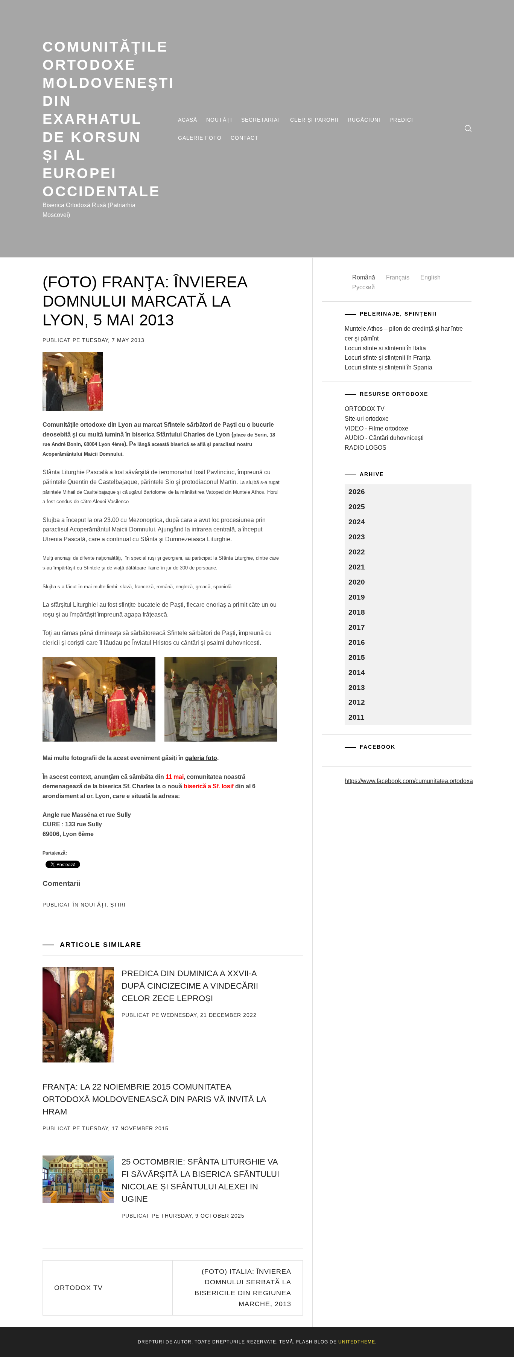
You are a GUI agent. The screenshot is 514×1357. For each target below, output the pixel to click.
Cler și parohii (314, 120)
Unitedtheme (356, 1342)
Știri (118, 905)
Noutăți (219, 120)
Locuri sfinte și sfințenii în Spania (388, 367)
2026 (356, 492)
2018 (356, 612)
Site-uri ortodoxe (367, 418)
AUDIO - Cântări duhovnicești (384, 438)
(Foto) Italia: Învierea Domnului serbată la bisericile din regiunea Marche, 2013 (243, 1288)
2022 (356, 552)
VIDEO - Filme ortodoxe (376, 428)
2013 (356, 687)
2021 (356, 567)
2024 (356, 522)
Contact (245, 138)
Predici (401, 120)
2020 (356, 582)
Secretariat (261, 120)
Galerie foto (200, 138)
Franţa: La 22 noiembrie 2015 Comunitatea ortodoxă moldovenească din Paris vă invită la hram (154, 1099)
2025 (356, 507)
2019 (356, 597)
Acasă (187, 120)
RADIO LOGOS (365, 447)
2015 (356, 657)
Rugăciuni (364, 120)
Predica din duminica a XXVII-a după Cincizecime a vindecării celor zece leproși (190, 986)
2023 (356, 537)
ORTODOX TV (78, 1287)
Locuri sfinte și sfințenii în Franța (387, 357)
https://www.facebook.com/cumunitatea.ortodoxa (409, 781)
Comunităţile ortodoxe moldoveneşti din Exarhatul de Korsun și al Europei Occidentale (109, 118)
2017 (356, 627)
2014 (356, 672)
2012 (356, 702)
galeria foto (201, 758)
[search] (468, 128)
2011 (356, 717)
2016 (356, 642)
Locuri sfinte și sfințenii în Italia (385, 348)
